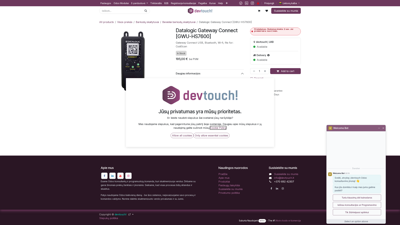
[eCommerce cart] (259, 11)
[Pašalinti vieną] (253, 71)
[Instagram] (252, 3)
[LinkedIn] (246, 3)
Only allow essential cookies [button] (211, 135)
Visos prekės (124, 22)
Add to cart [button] (287, 71)
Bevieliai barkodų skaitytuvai (178, 22)
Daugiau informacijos (188, 73)
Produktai (224, 181)
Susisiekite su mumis (286, 10)
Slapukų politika (108, 218)
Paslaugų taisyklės (229, 185)
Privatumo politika (229, 192)
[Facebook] (240, 3)
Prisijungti (269, 3)
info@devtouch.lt (284, 177)
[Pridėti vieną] (265, 71)
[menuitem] (105, 3)
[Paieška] (146, 11)
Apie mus (224, 177)
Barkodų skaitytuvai (147, 22)
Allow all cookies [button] (182, 135)
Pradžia (222, 174)
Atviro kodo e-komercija (288, 220)
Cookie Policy (218, 127)
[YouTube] (258, 3)
